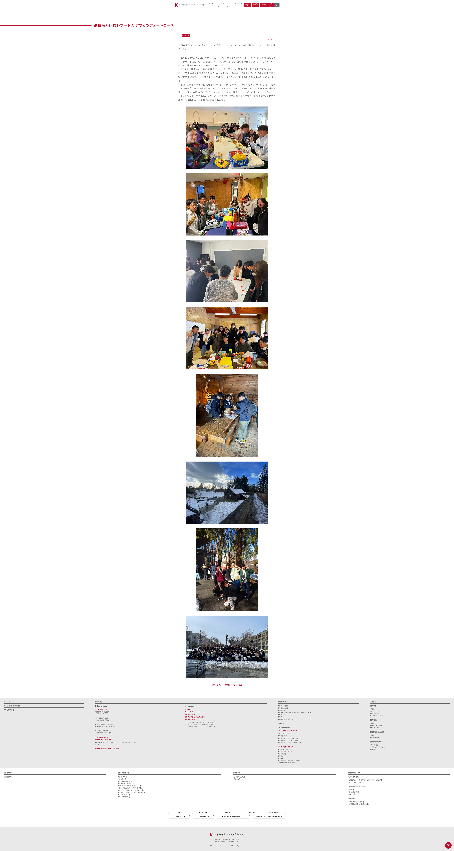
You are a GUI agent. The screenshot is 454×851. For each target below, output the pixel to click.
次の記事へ (239, 684)
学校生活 (229, 5)
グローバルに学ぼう (101, 737)
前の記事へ (215, 684)
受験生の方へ (247, 4)
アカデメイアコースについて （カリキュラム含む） (200, 722)
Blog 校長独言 (9, 710)
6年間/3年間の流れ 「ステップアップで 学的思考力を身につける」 (116, 742)
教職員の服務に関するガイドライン (233, 817)
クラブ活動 (282, 754)
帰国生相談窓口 (376, 737)
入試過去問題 (375, 713)
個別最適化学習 (190, 714)
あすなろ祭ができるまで (104, 733)
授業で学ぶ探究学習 (102, 712)
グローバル (186, 35)
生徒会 (281, 756)
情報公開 (250, 812)
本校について (211, 5)
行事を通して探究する (103, 731)
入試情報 (373, 702)
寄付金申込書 (353, 792)
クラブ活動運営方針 (203, 817)
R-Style (187, 709)
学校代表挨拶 (283, 706)
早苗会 (236, 779)
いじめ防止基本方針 (179, 817)
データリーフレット (376, 711)
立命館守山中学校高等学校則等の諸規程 (269, 817)
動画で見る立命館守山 (286, 719)
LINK (179, 812)
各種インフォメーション (126, 777)
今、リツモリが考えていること (13, 706)
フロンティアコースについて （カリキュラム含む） (200, 726)
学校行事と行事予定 (285, 752)
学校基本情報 (283, 708)
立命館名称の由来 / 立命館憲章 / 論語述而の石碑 (295, 712)
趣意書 (350, 790)
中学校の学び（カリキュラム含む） (195, 717)
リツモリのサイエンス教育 (103, 740)
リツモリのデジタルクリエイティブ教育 (107, 749)
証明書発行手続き (239, 777)
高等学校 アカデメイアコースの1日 (290, 738)
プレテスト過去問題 (377, 716)
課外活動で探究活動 (102, 718)
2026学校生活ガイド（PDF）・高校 (129, 788)
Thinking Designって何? (104, 714)
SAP (98, 744)
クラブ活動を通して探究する (105, 724)
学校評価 (282, 710)
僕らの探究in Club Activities (106, 726)
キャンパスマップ (284, 749)
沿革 (280, 717)
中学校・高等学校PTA (126, 783)
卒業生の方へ (263, 4)
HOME (227, 684)
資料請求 (374, 749)
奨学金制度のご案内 (125, 781)
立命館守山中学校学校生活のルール (130, 790)
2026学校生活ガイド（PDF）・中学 (129, 786)
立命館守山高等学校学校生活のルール (131, 792)
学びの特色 (220, 5)
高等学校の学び (190, 719)
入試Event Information (378, 747)
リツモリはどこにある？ (285, 747)
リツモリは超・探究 (101, 709)
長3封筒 (351, 794)
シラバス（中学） (124, 795)
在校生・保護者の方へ (255, 5)
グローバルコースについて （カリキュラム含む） (199, 724)
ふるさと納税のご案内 (355, 782)
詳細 (372, 709)
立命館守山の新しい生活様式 (357, 804)
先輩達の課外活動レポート (105, 720)
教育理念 (282, 715)
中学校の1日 (283, 736)
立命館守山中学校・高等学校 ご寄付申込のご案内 (364, 780)
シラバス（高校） (124, 797)
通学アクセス (238, 5)
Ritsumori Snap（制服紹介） (288, 731)
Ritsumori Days (284, 733)
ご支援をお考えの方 (270, 5)
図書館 (281, 758)
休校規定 (122, 779)
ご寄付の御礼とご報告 (355, 802)
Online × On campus (193, 712)
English (277, 5)
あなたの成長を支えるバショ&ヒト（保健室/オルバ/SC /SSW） (290, 762)
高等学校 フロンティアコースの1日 (290, 742)
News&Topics (9, 702)
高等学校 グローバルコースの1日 (289, 740)
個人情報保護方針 (275, 812)
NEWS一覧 (374, 745)
